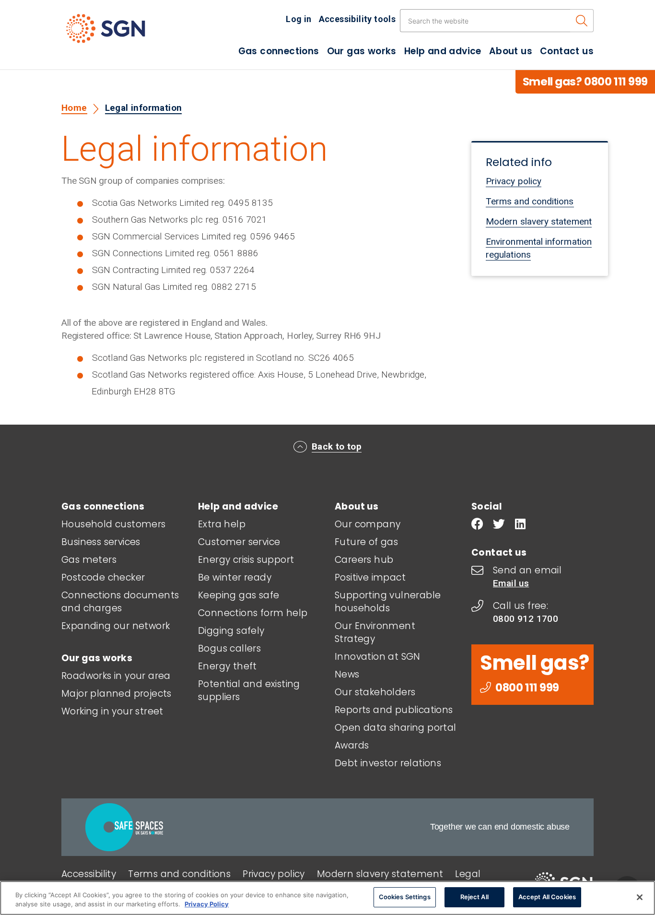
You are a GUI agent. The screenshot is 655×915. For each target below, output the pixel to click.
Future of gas (366, 541)
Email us (511, 583)
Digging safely (231, 630)
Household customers (113, 524)
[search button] (582, 20)
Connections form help (252, 612)
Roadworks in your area (116, 675)
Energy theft (227, 666)
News (347, 674)
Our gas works (362, 51)
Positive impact (370, 577)
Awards (352, 745)
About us (510, 51)
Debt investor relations (388, 763)
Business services (100, 541)
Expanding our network (115, 625)
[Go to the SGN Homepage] (115, 32)
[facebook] (477, 525)
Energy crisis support (246, 559)
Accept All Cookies (547, 897)
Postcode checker (103, 577)
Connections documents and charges (120, 602)
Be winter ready (234, 577)
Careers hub (364, 559)
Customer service (239, 541)
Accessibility (88, 873)
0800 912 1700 (525, 618)
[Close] (639, 897)
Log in (298, 19)
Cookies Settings (405, 897)
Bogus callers (229, 648)
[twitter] (499, 525)
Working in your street (112, 711)
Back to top (337, 446)
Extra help (222, 524)
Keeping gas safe (238, 595)
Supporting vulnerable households (388, 602)
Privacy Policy (207, 904)
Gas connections (278, 51)
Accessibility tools (357, 19)
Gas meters (89, 559)
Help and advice (442, 51)
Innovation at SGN (378, 656)
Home (74, 107)
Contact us (567, 51)
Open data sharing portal (395, 727)
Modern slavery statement (539, 221)
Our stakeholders (375, 692)
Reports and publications (394, 709)
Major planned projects (116, 693)
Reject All (474, 897)
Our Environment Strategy (375, 632)
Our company (367, 524)
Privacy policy (513, 181)
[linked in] (520, 525)
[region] (327, 898)
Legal (467, 873)
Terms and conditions (530, 201)
